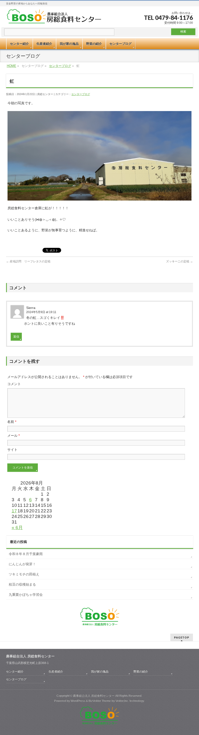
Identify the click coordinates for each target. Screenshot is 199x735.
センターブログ (60, 66)
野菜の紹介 (140, 671)
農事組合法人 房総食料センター (94, 695)
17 (14, 510)
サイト (12, 450)
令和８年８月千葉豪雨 (26, 554)
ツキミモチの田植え (24, 574)
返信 (16, 336)
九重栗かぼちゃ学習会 (26, 595)
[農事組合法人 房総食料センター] (54, 16)
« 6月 (17, 527)
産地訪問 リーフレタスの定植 (28, 261)
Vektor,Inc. (122, 701)
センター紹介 (15, 671)
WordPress (78, 701)
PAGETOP (181, 637)
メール (13, 435)
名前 (11, 422)
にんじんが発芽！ (22, 564)
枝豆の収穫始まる (22, 584)
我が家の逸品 (99, 671)
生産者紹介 (56, 671)
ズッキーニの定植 (179, 261)
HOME (11, 66)
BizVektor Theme (100, 701)
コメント (14, 384)
